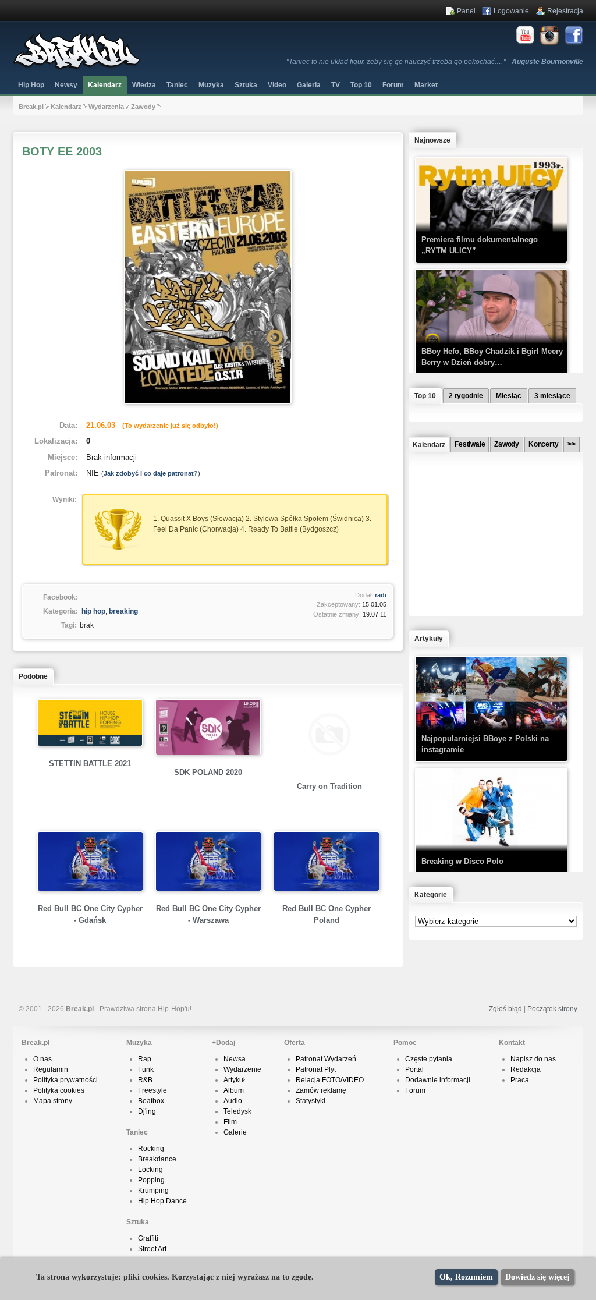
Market (426, 85)
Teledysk (237, 1111)
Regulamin (50, 1069)
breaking (123, 611)
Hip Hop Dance (162, 1201)
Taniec (177, 85)
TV (335, 85)
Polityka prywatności (65, 1080)
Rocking (151, 1149)
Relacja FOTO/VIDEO (330, 1080)
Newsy (66, 85)
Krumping (153, 1190)
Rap (144, 1059)
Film (230, 1122)
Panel (466, 11)
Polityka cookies (58, 1090)
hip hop (93, 611)
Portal (414, 1069)
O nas (42, 1059)
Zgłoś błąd (505, 1009)
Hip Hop (31, 85)
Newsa (235, 1059)
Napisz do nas (533, 1059)
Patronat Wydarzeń (326, 1059)
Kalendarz (105, 85)
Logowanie (511, 11)
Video (277, 85)
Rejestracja (565, 11)
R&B (145, 1080)
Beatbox (151, 1101)
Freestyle (152, 1090)
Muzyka (211, 85)
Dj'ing (147, 1111)
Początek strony (552, 1009)
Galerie (235, 1132)
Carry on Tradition (329, 786)
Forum (415, 1090)
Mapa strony (52, 1101)
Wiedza (144, 85)
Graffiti (148, 1238)
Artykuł (234, 1080)
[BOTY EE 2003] (208, 406)
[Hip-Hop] (77, 67)
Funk (146, 1069)
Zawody (143, 106)
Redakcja (525, 1069)
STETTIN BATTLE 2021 (90, 763)
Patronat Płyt (316, 1069)
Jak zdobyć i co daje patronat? (151, 473)
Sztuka (246, 85)
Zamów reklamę (321, 1090)
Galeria (309, 85)
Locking (150, 1170)
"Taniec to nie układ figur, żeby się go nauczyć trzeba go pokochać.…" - (434, 62)
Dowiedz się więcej (537, 1277)
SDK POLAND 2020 (208, 772)
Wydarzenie (242, 1069)
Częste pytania (428, 1059)
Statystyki (310, 1101)
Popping (151, 1180)
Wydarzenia (106, 106)
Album (234, 1090)
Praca (519, 1080)
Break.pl (31, 106)
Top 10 (361, 85)
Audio (233, 1101)
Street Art (152, 1249)
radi (380, 594)
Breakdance (157, 1159)
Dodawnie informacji (437, 1080)
